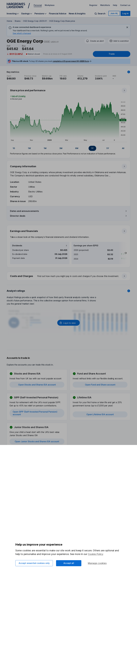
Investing (11, 13)
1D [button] (14, 148)
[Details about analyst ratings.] (128, 290)
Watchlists (105, 5)
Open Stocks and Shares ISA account (37, 384)
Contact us (125, 5)
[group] (68, 148)
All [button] (123, 148)
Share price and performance (27, 90)
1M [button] (45, 148)
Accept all (68, 563)
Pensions (39, 13)
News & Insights (77, 13)
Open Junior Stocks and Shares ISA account (37, 441)
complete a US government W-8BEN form (71, 61)
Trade (112, 54)
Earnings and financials (24, 231)
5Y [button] (107, 148)
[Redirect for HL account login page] (68, 323)
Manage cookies (97, 563)
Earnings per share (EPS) (86, 246)
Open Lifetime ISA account (100, 414)
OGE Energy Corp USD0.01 (35, 21)
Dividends (17, 246)
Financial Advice (57, 13)
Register (93, 5)
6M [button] (76, 148)
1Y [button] (92, 148)
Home (9, 21)
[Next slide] (122, 253)
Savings (25, 13)
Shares (18, 21)
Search (101, 13)
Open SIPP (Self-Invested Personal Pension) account (35, 413)
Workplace (49, 5)
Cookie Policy (95, 554)
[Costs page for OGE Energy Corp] (68, 276)
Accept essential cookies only (34, 563)
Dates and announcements (24, 211)
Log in (125, 13)
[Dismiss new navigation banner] (127, 27)
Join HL (114, 13)
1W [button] (29, 148)
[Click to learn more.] (128, 72)
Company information (23, 166)
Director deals (17, 216)
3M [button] (60, 148)
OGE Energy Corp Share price (62, 21)
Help (115, 5)
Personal (38, 5)
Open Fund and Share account (100, 384)
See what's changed (22, 33)
